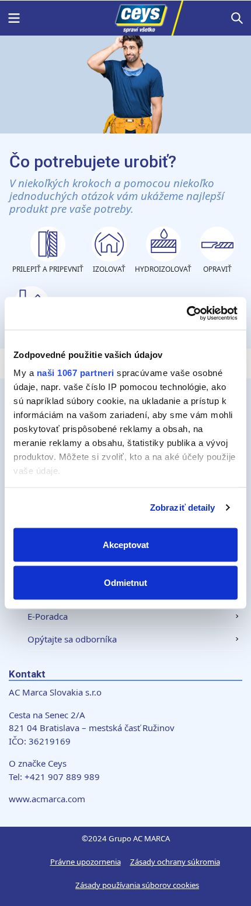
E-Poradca (47, 616)
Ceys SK (125, 18)
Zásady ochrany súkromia (175, 861)
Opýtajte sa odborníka (72, 639)
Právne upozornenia (85, 861)
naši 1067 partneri (75, 373)
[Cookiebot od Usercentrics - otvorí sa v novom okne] (186, 313)
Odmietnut (125, 583)
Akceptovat (126, 544)
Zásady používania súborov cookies (137, 885)
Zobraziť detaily (182, 507)
